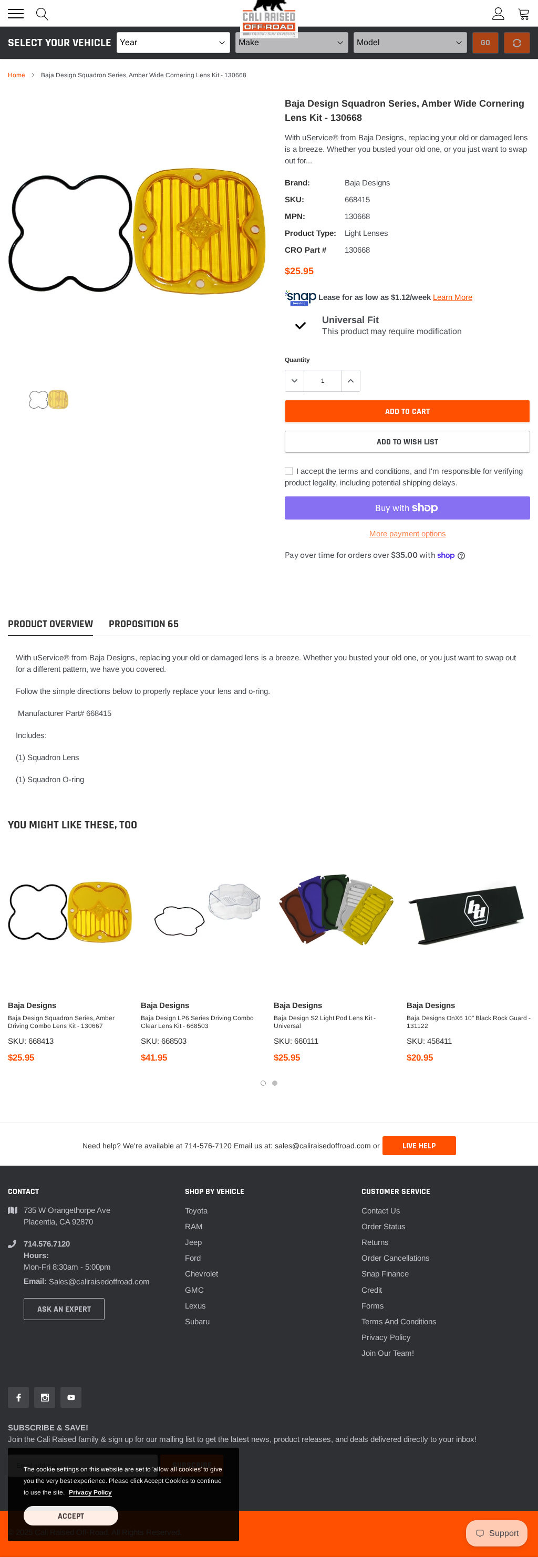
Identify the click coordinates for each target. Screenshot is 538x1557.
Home (16, 75)
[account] (498, 13)
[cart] (524, 13)
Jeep (193, 1242)
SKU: (294, 199)
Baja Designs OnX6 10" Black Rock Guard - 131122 (469, 1022)
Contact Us (380, 1210)
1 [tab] (263, 1083)
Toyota (196, 1210)
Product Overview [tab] (50, 624)
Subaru (197, 1321)
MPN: (295, 216)
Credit (371, 1289)
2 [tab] (274, 1083)
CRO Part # (305, 249)
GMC (194, 1289)
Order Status (383, 1226)
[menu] (16, 14)
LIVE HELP (419, 1145)
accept (71, 1516)
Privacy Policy (386, 1337)
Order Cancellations (395, 1257)
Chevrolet (201, 1273)
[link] (49, 399)
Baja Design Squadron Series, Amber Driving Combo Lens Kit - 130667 (61, 1022)
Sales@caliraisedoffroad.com (99, 1281)
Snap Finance (385, 1273)
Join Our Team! (387, 1352)
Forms (372, 1305)
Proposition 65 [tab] (144, 624)
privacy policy (90, 1492)
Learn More (452, 297)
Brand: (297, 182)
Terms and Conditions (399, 1321)
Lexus (195, 1305)
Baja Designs (367, 182)
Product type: (310, 233)
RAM (194, 1226)
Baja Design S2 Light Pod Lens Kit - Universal (325, 1022)
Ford (193, 1257)
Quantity (297, 360)
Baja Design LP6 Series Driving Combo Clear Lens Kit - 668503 (197, 1022)
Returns (375, 1242)
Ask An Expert (64, 1309)
